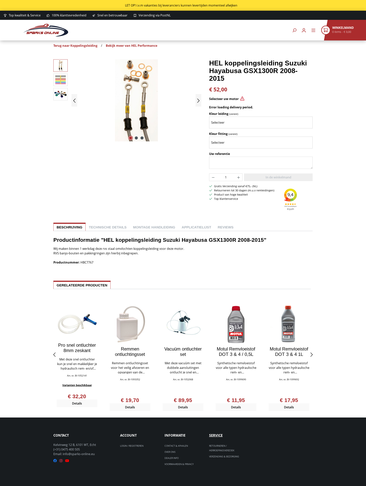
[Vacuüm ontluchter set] (183, 324)
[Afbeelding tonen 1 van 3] (130, 137)
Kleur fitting (223, 134)
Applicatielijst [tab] (196, 227)
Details (77, 403)
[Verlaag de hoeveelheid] (213, 177)
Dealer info (172, 458)
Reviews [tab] (226, 227)
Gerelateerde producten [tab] (82, 285)
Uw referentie (219, 154)
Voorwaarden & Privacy (179, 464)
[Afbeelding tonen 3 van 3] (142, 137)
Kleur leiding (223, 114)
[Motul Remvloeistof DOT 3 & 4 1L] (289, 324)
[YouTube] (67, 460)
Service (216, 435)
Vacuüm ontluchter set (183, 351)
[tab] (69, 227)
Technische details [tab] (108, 227)
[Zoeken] (294, 30)
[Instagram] (61, 460)
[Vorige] (74, 100)
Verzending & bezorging (224, 456)
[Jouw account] (304, 30)
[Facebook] (55, 460)
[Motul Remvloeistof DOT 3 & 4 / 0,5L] (236, 324)
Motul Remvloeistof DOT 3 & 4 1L (289, 351)
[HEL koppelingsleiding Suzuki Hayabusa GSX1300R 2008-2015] (136, 100)
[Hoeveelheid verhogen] (239, 177)
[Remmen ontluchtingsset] (130, 324)
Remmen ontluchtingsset (130, 351)
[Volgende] (198, 100)
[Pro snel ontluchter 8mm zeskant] (77, 322)
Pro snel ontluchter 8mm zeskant (77, 348)
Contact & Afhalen (176, 445)
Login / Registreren (132, 445)
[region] (183, 5)
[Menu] (313, 30)
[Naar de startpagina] (46, 30)
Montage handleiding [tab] (154, 227)
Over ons (170, 452)
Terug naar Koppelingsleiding (75, 46)
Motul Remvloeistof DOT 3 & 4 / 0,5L (236, 351)
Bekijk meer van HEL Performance (131, 46)
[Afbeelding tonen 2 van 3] (136, 137)
